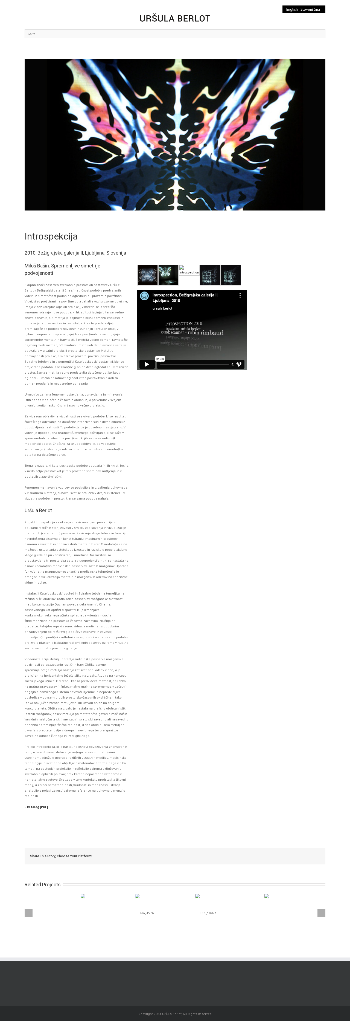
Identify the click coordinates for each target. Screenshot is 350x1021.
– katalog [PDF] (36, 807)
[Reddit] (295, 856)
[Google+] (277, 856)
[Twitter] (251, 856)
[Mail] (312, 856)
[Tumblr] (269, 856)
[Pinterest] (260, 856)
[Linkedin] (286, 856)
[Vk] (304, 856)
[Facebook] (242, 856)
